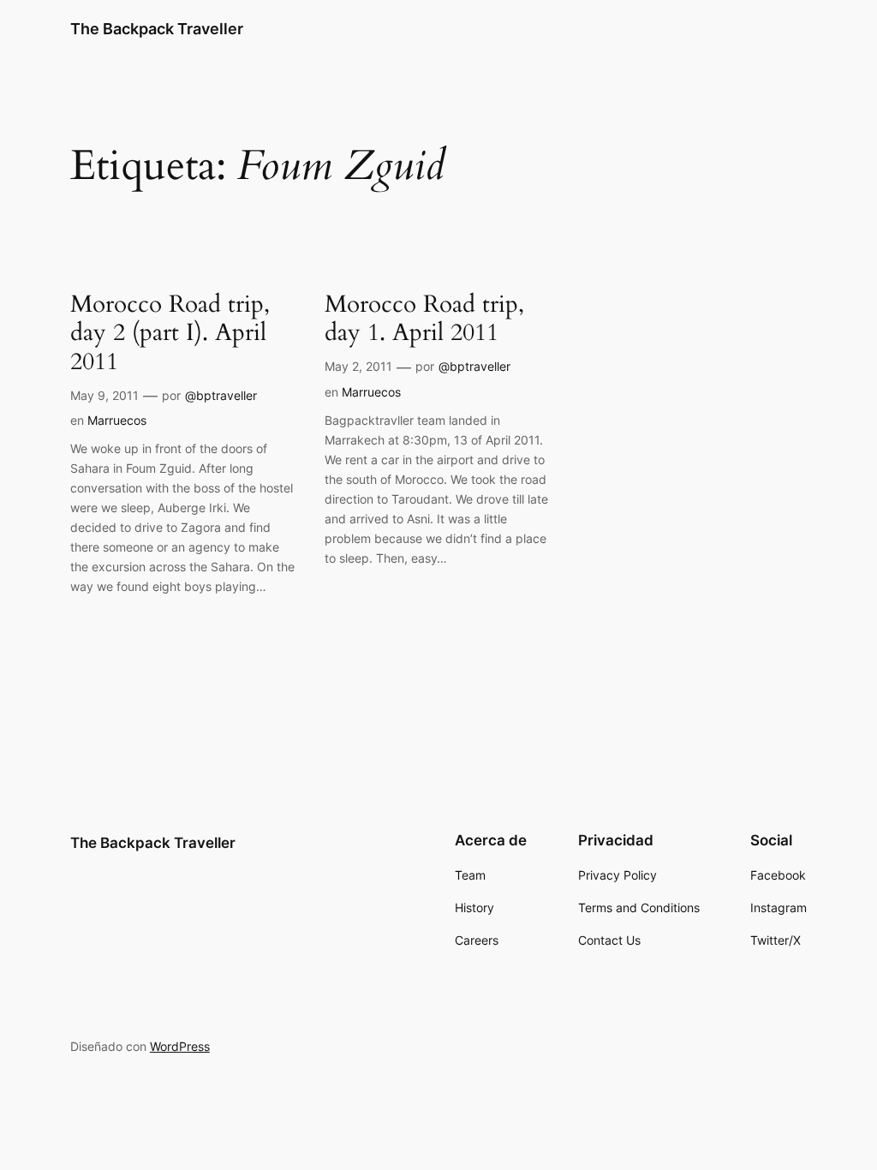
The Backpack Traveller (156, 29)
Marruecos (116, 420)
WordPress (180, 1046)
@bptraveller (221, 395)
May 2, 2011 (358, 366)
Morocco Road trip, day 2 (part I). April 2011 (170, 332)
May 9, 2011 (104, 395)
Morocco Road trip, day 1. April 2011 (424, 318)
